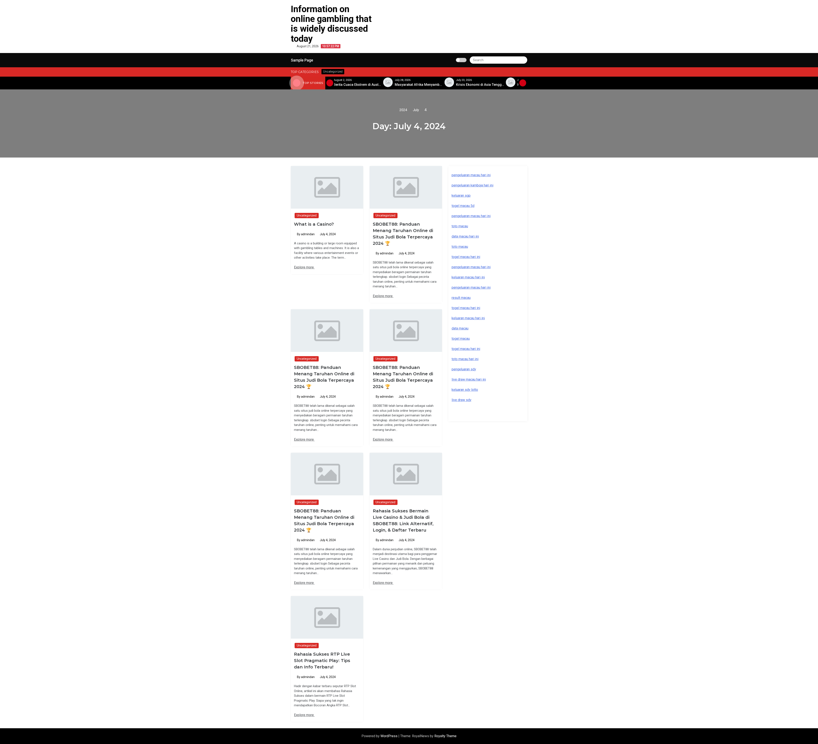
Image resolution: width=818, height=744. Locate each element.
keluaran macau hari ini (468, 318)
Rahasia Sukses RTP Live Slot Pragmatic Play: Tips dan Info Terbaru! (322, 660)
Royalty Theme (445, 736)
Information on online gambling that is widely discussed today (331, 24)
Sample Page (302, 60)
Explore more (304, 267)
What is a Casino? (314, 224)
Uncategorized (307, 215)
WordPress (389, 736)
